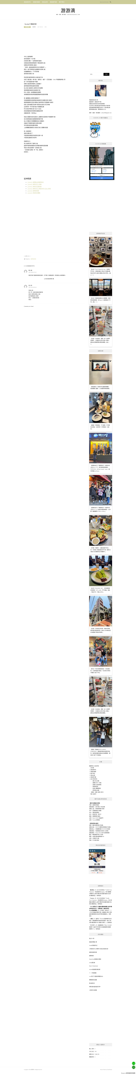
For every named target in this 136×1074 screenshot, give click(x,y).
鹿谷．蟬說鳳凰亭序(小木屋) (96, 834)
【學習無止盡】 (96, 790)
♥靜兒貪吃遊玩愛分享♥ (94, 986)
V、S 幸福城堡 (92, 973)
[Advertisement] (54, 42)
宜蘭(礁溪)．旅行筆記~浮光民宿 (97, 806)
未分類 (92, 767)
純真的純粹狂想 (93, 952)
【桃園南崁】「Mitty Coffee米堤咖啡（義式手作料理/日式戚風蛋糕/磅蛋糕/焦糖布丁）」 (100, 927)
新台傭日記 (92, 983)
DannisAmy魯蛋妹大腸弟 (95, 959)
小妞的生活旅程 (93, 990)
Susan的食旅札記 (93, 945)
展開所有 (91, 766)
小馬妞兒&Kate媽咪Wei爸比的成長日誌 (98, 948)
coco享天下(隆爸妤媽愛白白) (96, 976)
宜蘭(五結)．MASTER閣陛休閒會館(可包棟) (100, 827)
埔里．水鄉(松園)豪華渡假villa (96, 836)
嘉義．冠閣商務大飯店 (94, 816)
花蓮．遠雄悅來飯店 (94, 805)
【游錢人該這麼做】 (97, 784)
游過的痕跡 (36, 2)
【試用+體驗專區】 (96, 788)
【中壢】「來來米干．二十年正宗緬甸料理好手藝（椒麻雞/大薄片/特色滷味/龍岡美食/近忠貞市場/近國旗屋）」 (100, 912)
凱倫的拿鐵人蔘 (93, 942)
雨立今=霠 (91, 938)
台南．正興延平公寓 (94, 838)
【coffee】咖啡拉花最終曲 (34, 186)
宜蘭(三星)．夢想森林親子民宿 (96, 808)
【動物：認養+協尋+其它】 (97, 792)
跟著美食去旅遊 (93, 979)
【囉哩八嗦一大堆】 (97, 782)
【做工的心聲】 (96, 780)
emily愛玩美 (92, 962)
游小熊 (34, 26)
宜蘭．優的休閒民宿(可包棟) (96, 825)
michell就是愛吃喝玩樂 (94, 969)
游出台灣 (45, 2)
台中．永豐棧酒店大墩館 (95, 810)
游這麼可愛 (53, 2)
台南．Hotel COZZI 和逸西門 (96, 818)
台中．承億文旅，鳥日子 (95, 814)
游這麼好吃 (27, 2)
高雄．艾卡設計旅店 (94, 840)
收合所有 (96, 766)
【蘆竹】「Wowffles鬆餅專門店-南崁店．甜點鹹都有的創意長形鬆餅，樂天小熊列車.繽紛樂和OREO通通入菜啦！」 (100, 920)
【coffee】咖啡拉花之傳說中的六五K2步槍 (39, 188)
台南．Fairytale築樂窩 (94, 820)
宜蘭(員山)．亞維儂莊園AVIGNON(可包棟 (99, 829)
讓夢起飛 (91, 955)
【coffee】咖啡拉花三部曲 (34, 184)
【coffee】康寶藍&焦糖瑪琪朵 (35, 182)
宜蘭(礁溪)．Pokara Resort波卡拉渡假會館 (99, 832)
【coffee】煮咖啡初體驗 (33, 193)
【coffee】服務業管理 (33, 190)
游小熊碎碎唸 (94, 779)
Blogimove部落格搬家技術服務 (128, 1073)
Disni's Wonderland (93, 966)
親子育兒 (62, 2)
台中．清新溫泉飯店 (94, 812)
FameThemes (109, 1069)
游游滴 (68, 10)
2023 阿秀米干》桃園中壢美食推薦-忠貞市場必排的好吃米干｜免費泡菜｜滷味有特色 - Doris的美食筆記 (100, 908)
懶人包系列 (93, 794)
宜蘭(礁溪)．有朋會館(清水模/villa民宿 (98, 830)
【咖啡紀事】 (33, 259)
